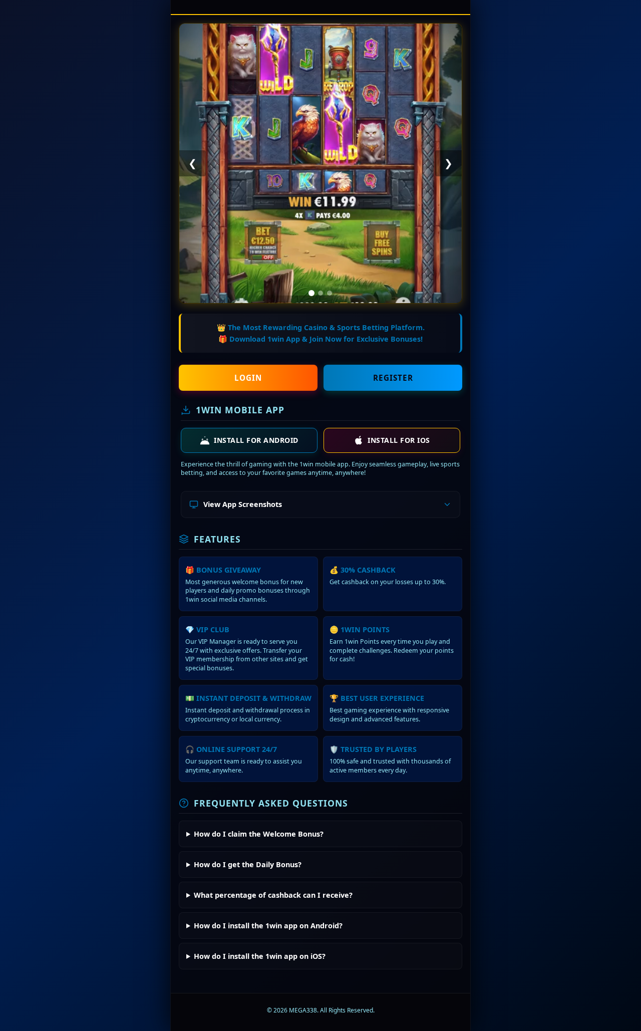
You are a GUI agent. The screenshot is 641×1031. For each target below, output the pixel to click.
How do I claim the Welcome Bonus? (259, 834)
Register (393, 378)
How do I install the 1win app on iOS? (260, 956)
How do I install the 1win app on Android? (268, 925)
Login (248, 378)
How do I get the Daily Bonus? (247, 864)
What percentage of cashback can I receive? (273, 895)
